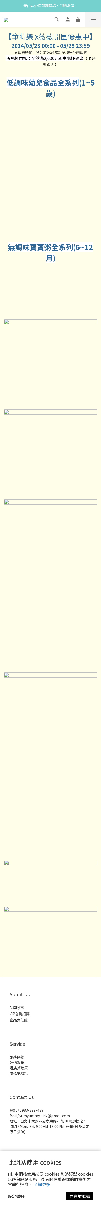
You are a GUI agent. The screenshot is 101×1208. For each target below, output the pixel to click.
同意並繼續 (79, 1196)
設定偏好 (16, 1196)
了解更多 (42, 1184)
